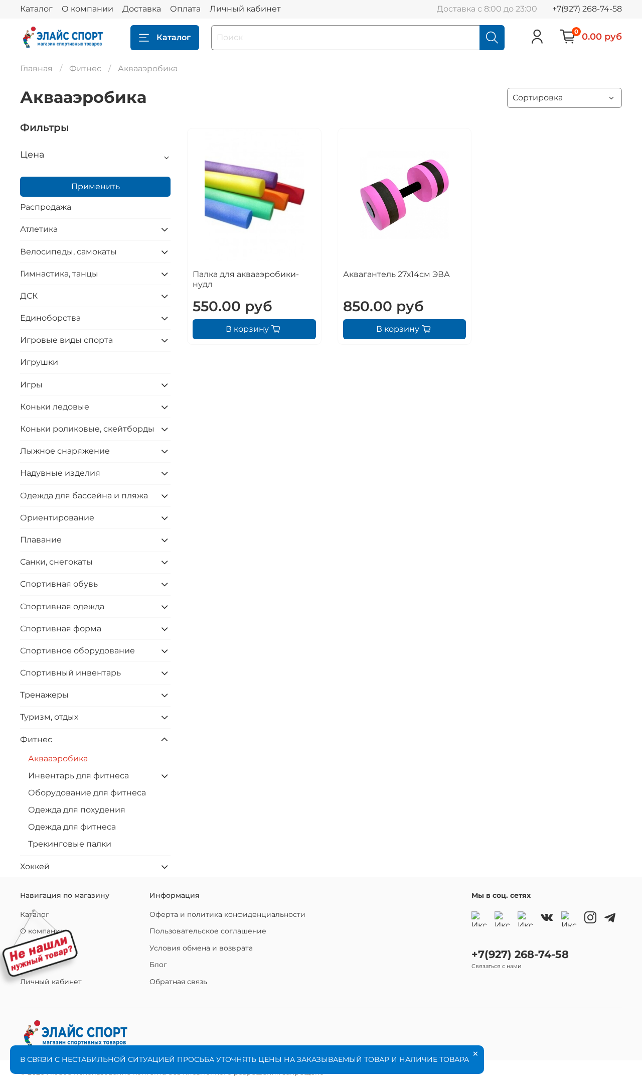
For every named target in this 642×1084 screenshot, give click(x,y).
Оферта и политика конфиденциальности (227, 914)
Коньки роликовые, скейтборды (87, 429)
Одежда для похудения (76, 810)
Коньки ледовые (54, 407)
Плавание (41, 540)
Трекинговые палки (69, 844)
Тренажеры (44, 695)
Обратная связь (178, 981)
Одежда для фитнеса (72, 827)
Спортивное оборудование (77, 650)
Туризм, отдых (49, 717)
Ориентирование (57, 517)
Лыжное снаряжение (65, 451)
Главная (36, 68)
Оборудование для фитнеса (87, 792)
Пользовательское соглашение (207, 930)
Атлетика (39, 229)
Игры (31, 384)
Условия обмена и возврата (201, 948)
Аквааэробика (58, 758)
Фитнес (85, 68)
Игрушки (39, 362)
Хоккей (35, 866)
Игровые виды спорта (66, 340)
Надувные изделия (60, 473)
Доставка (141, 9)
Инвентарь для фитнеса (78, 775)
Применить (95, 186)
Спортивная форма (60, 628)
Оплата (185, 9)
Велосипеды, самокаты (68, 251)
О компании (87, 9)
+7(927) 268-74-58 (587, 9)
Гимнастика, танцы (59, 274)
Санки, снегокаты (56, 562)
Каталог (36, 9)
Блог (158, 964)
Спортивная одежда (62, 606)
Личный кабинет (245, 9)
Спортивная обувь (59, 584)
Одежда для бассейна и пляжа (84, 495)
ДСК (29, 296)
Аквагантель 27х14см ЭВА (396, 274)
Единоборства (50, 318)
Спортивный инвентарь (70, 673)
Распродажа (45, 207)
